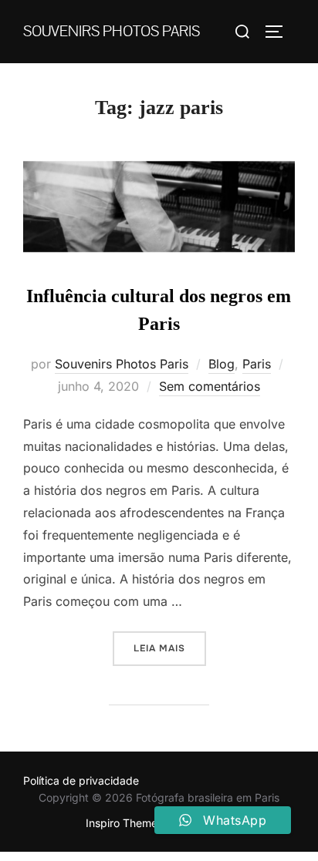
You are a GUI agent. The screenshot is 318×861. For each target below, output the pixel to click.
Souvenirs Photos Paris (111, 32)
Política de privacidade (81, 780)
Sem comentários (209, 386)
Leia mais (170, 647)
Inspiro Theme (121, 822)
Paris (256, 364)
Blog (221, 364)
